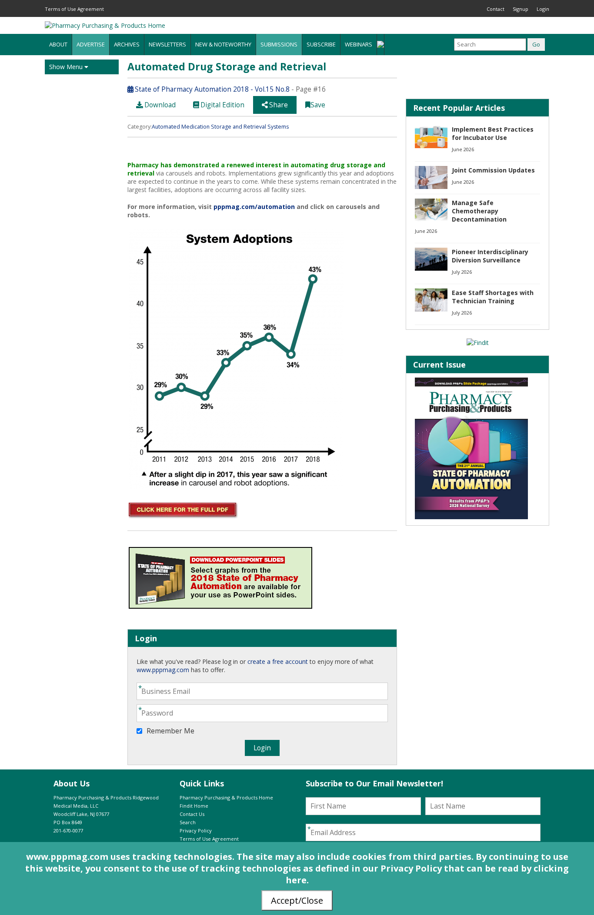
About (58, 44)
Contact (495, 9)
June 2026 (463, 149)
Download (159, 104)
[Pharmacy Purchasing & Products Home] (105, 25)
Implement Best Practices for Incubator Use (493, 133)
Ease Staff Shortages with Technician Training (493, 296)
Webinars (358, 44)
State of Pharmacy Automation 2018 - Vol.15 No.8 (211, 89)
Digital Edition (221, 104)
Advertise (91, 44)
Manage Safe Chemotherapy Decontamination (479, 211)
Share (277, 104)
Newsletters (167, 44)
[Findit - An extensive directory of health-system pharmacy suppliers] (478, 342)
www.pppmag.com (163, 670)
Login (543, 9)
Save (317, 104)
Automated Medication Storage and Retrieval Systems (220, 126)
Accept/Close (297, 900)
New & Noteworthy (223, 44)
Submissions (278, 44)
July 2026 (462, 272)
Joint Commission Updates (493, 170)
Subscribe (321, 44)
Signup (520, 9)
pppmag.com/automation (254, 206)
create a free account (277, 661)
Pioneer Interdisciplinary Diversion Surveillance (490, 256)
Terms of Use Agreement (74, 9)
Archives (127, 44)
